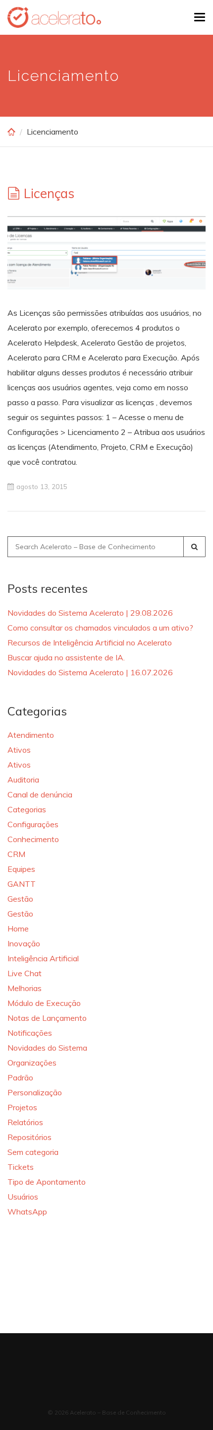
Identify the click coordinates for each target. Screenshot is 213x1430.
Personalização (34, 1092)
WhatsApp (27, 1211)
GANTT (21, 884)
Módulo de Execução (44, 1003)
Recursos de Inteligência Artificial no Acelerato (89, 642)
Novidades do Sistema (47, 1048)
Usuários (22, 1197)
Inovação (23, 943)
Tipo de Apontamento (46, 1182)
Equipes (21, 869)
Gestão (20, 899)
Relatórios (25, 1122)
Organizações (31, 1063)
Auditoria (23, 780)
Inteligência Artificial (43, 958)
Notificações (29, 1033)
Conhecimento (33, 839)
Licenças (49, 193)
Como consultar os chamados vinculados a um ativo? (100, 628)
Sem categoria (32, 1152)
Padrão (20, 1077)
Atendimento (30, 735)
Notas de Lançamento (47, 1018)
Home (18, 928)
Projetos (22, 1107)
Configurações (32, 824)
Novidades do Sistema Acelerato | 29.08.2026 (90, 613)
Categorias (26, 809)
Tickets (20, 1167)
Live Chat (24, 973)
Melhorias (24, 988)
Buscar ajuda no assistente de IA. (66, 657)
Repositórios (29, 1137)
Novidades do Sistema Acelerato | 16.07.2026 (90, 672)
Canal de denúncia (39, 794)
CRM (16, 854)
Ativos (19, 750)
